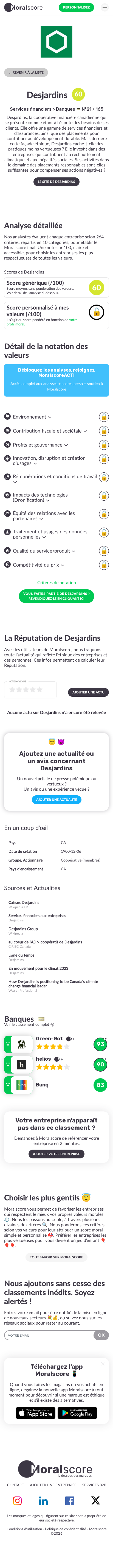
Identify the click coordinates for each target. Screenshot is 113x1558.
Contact (15, 1485)
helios (44, 1059)
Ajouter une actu (88, 692)
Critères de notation (56, 583)
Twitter (95, 1500)
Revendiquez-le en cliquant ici (56, 596)
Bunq (42, 1085)
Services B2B (94, 1485)
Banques (66, 109)
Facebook (69, 1500)
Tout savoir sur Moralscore (56, 1257)
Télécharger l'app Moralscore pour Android (77, 1413)
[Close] (103, 1364)
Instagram (17, 1500)
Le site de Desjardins (56, 181)
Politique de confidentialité (65, 1529)
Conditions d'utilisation (24, 1529)
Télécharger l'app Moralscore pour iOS (35, 1413)
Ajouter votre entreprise (56, 1154)
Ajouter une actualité (56, 799)
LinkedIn (43, 1500)
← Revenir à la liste (26, 72)
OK (101, 1335)
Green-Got (50, 1039)
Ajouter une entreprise (53, 1485)
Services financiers (31, 109)
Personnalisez (76, 7)
